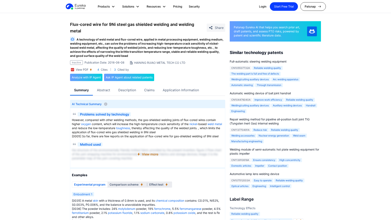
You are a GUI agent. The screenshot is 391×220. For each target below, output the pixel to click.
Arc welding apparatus (285, 79)
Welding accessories (243, 135)
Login (262, 6)
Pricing (177, 6)
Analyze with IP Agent (86, 77)
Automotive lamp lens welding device (254, 174)
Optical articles (239, 186)
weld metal (215, 124)
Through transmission (269, 85)
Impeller (259, 165)
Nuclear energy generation (274, 135)
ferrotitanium (80, 212)
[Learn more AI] (312, 31)
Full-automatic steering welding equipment (258, 61)
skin (95, 200)
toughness (123, 128)
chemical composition (170, 200)
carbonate (157, 212)
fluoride (127, 212)
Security (194, 6)
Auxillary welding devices (287, 105)
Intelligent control (280, 186)
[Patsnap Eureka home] (75, 6)
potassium (115, 212)
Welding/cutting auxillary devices (250, 79)
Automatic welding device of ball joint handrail (260, 93)
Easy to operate (263, 180)
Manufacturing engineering (246, 141)
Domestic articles (241, 165)
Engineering (238, 111)
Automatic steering (242, 85)
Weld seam (299, 135)
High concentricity (289, 160)
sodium (145, 212)
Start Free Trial (284, 6)
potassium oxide (184, 212)
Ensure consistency (264, 160)
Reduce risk (260, 129)
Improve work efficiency (268, 99)
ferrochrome (162, 208)
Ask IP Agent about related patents (129, 77)
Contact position (277, 165)
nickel (193, 124)
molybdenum (126, 208)
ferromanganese (190, 208)
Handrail (310, 105)
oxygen (86, 124)
